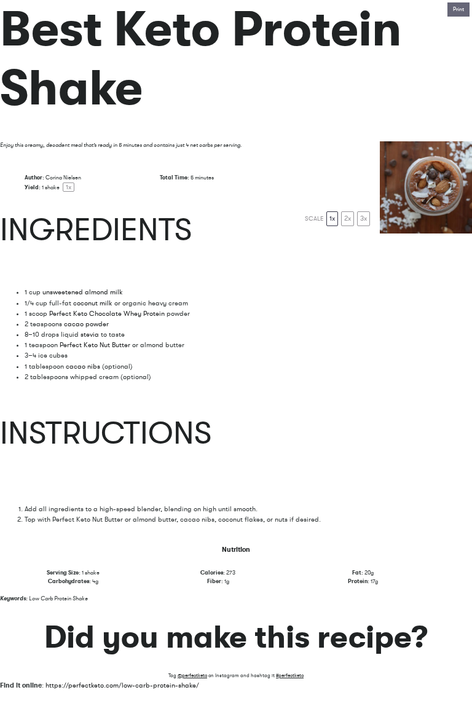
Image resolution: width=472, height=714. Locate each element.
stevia (90, 335)
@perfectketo (192, 675)
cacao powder (86, 324)
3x (363, 218)
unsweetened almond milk (82, 292)
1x (332, 218)
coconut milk (91, 303)
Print (458, 9)
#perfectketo (290, 675)
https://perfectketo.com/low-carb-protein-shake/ (122, 685)
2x (347, 218)
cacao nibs (83, 367)
